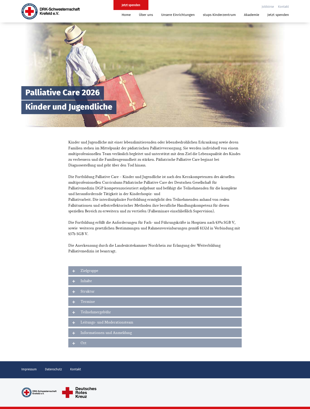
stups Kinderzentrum (219, 15)
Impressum (29, 369)
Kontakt (283, 6)
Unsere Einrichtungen (178, 15)
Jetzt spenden (278, 15)
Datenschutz (53, 369)
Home (126, 15)
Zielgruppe (89, 270)
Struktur (88, 291)
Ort (83, 343)
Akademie (251, 15)
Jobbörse (268, 6)
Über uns (146, 15)
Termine (88, 301)
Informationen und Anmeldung (106, 332)
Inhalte (86, 281)
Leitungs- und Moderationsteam (107, 322)
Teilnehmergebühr (96, 312)
